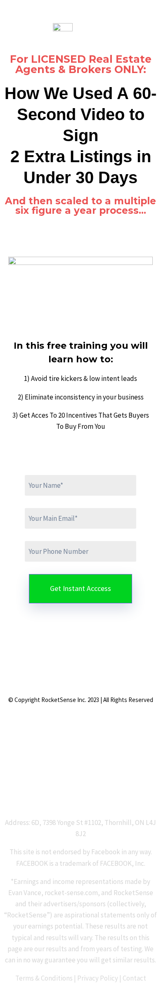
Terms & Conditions (44, 978)
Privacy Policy (97, 978)
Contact (134, 978)
